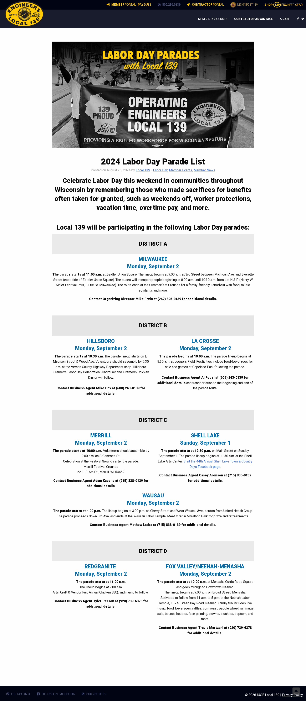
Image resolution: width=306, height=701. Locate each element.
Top (296, 691)
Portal (208, 4)
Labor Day (160, 170)
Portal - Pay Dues (131, 4)
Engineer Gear (283, 4)
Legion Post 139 (247, 4)
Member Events (180, 170)
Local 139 (143, 170)
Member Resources (213, 19)
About (285, 19)
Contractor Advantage (253, 19)
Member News (204, 170)
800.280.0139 (171, 4)
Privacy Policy (292, 695)
